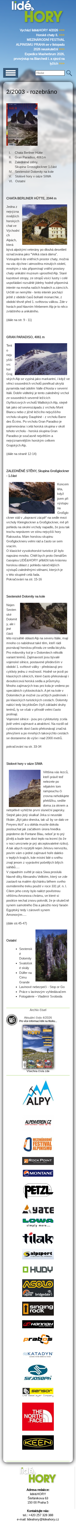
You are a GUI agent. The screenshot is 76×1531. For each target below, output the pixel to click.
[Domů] (38, 22)
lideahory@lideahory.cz (43, 1519)
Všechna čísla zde (38, 1071)
